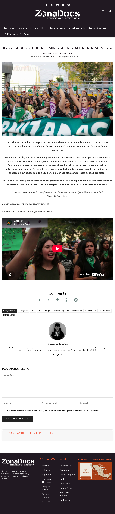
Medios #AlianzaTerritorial (94, 459)
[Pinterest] (57, 299)
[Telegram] (75, 299)
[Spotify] (69, 5)
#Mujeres (23, 310)
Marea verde (9, 314)
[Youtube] (63, 5)
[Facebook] (46, 5)
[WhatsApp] (66, 299)
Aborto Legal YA (61, 310)
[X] (48, 299)
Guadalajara (104, 310)
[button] (110, 11)
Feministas (90, 310)
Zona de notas (65, 53)
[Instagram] (57, 5)
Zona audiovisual (49, 53)
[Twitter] (52, 5)
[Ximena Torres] (57, 331)
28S (33, 310)
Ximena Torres (49, 57)
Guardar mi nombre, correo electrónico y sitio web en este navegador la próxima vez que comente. (53, 410)
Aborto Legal (44, 310)
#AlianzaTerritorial (53, 459)
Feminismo (77, 310)
